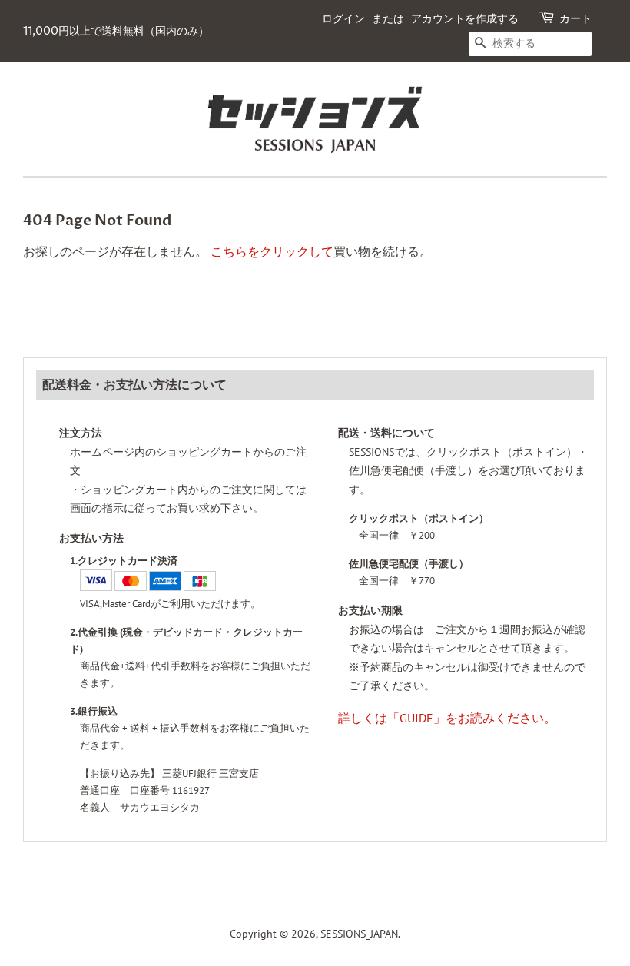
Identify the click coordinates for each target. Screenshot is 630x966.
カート (575, 19)
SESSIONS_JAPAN (359, 934)
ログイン (343, 19)
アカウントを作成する (465, 19)
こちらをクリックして (272, 251)
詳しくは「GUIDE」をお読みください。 (447, 717)
